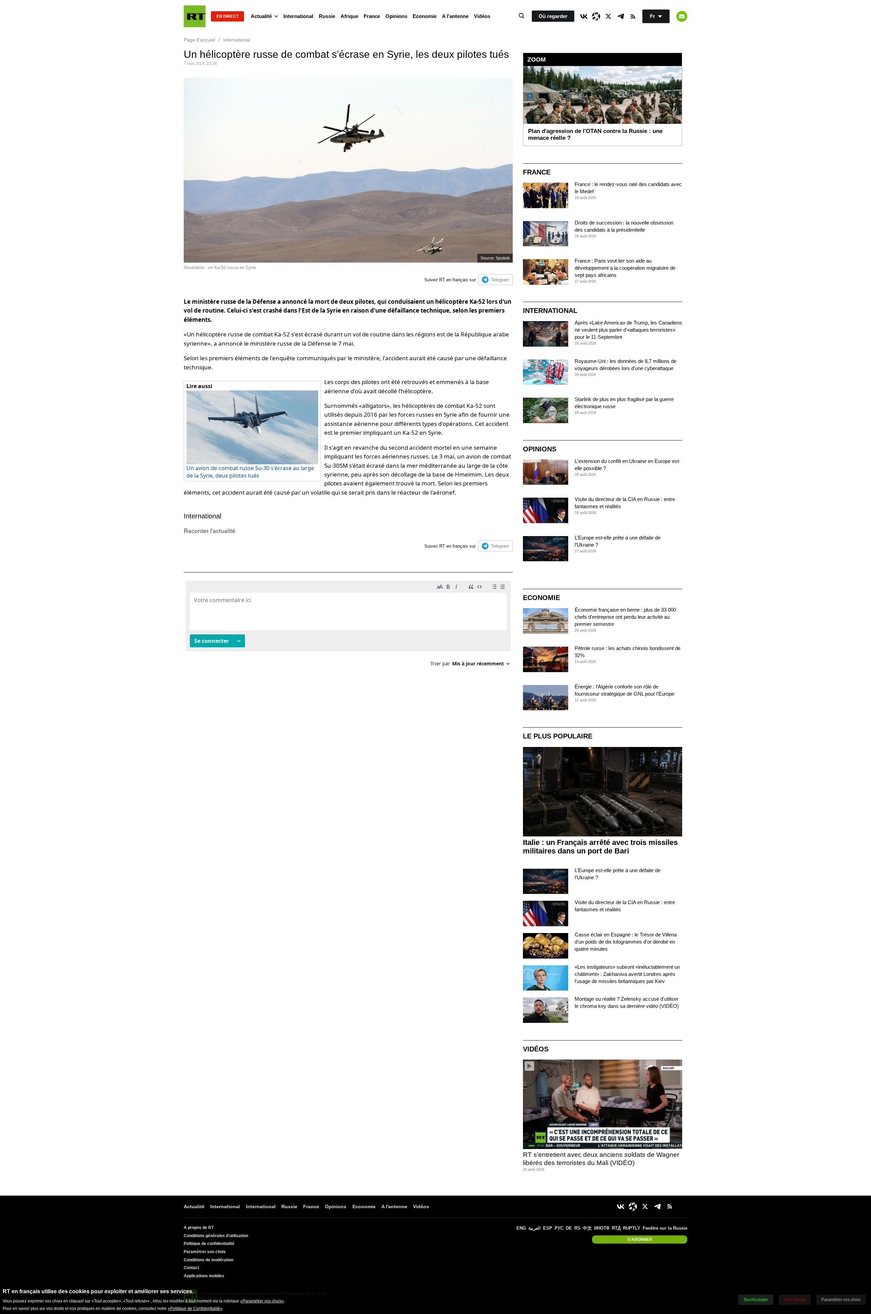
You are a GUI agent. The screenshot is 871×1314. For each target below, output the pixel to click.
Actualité (261, 16)
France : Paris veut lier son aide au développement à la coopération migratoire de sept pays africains (625, 268)
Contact (191, 1267)
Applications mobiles (204, 1276)
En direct (227, 16)
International (298, 16)
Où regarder (553, 16)
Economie (425, 16)
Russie (327, 16)
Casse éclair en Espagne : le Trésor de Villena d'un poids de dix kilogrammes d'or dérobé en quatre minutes (626, 942)
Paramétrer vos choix (205, 1251)
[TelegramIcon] (620, 16)
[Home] (195, 16)
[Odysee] (596, 16)
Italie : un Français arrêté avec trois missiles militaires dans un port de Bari (600, 846)
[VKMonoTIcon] (583, 16)
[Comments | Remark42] (348, 626)
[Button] (681, 16)
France (372, 16)
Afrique (349, 16)
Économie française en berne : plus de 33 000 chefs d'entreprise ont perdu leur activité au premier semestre (625, 617)
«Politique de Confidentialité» (195, 1308)
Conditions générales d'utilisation (216, 1235)
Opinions (396, 16)
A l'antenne (455, 16)
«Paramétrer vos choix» (262, 1301)
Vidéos (482, 16)
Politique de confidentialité (209, 1243)
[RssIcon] (632, 16)
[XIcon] (608, 16)
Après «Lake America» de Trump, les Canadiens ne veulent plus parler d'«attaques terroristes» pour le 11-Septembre (628, 330)
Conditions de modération (208, 1260)
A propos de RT (199, 1227)
